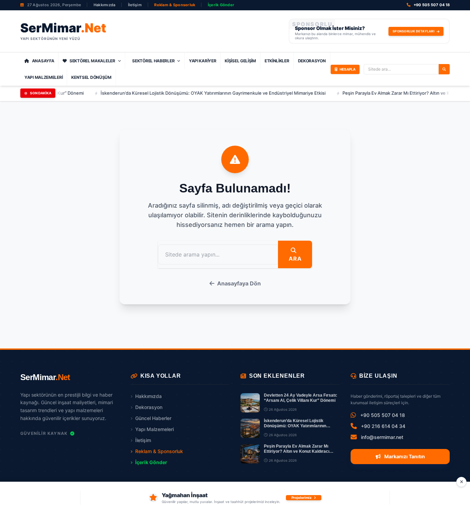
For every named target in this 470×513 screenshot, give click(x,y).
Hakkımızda (105, 4)
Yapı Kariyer (202, 60)
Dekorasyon (312, 60)
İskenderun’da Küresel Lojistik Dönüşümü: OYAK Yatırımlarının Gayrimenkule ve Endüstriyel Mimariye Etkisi (202, 93)
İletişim (135, 4)
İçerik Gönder (221, 4)
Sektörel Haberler (153, 60)
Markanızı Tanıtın (404, 456)
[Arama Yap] (444, 69)
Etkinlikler (277, 60)
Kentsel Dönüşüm (91, 77)
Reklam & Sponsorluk (174, 4)
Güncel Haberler (153, 418)
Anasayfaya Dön (239, 283)
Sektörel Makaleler (92, 60)
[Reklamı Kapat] (461, 482)
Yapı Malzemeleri (43, 77)
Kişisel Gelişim (240, 60)
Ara (295, 258)
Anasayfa (43, 60)
